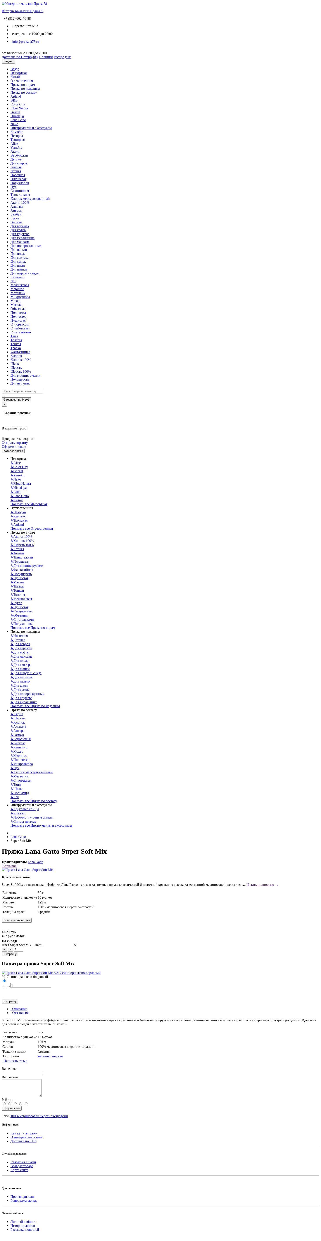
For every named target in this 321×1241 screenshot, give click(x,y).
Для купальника (22, 238)
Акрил (15, 151)
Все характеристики (16, 920)
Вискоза (16, 222)
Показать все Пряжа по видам (32, 627)
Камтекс (16, 132)
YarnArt (16, 147)
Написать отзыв (14, 1061)
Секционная (19, 191)
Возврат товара (21, 1166)
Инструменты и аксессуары (31, 128)
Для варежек (19, 226)
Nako (14, 124)
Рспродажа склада (23, 1200)
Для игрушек (20, 383)
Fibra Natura (19, 108)
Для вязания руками (25, 375)
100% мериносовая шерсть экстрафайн (39, 1116)
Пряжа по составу (23, 92)
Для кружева (19, 234)
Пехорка (16, 136)
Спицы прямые (23, 821)
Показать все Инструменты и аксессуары (41, 825)
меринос (44, 1056)
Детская (16, 159)
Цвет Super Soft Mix (16, 945)
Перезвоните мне (24, 26)
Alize (14, 143)
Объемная (17, 308)
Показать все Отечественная (31, 528)
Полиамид (18, 312)
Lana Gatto (18, 120)
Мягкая (15, 305)
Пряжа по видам (22, 84)
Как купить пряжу (24, 1133)
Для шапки (18, 269)
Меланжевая (19, 285)
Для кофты (18, 230)
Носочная (17, 175)
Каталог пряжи (13, 451)
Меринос (17, 289)
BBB (14, 100)
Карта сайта (19, 1170)
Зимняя (15, 167)
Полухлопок (19, 183)
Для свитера (19, 257)
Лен (13, 281)
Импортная (18, 73)
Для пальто (18, 250)
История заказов (22, 1225)
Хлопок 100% (20, 360)
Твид (14, 336)
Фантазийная (20, 352)
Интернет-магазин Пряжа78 (22, 11)
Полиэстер (18, 316)
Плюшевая (18, 179)
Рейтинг (8, 1099)
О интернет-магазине (26, 1137)
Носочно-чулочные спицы (31, 817)
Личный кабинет (23, 1222)
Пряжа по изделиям (25, 88)
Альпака (16, 206)
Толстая (16, 340)
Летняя (15, 171)
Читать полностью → (262, 884)
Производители (22, 1196)
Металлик (17, 293)
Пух (13, 187)
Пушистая (18, 320)
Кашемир (17, 277)
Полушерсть (19, 379)
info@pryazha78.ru (24, 41)
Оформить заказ (14, 446)
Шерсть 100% (20, 371)
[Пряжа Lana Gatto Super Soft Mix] (28, 870)
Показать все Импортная (28, 504)
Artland (15, 96)
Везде (14, 69)
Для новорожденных (25, 246)
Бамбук (15, 214)
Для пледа (18, 253)
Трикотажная (20, 194)
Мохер (15, 301)
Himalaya (17, 116)
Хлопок (16, 356)
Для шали (17, 265)
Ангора (16, 210)
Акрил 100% (19, 202)
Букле (14, 218)
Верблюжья (19, 155)
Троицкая (17, 139)
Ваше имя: (9, 1068)
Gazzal (15, 112)
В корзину (10, 954)
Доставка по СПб (23, 1141)
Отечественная (21, 81)
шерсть (57, 1056)
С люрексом (19, 324)
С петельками (20, 332)
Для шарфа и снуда (24, 273)
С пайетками (20, 328)
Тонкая (15, 344)
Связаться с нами (23, 1162)
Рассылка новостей (24, 1229)
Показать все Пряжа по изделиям (35, 706)
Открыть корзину (15, 443)
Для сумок (18, 261)
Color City (17, 104)
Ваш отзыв (10, 1077)
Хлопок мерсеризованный (30, 198)
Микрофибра (20, 297)
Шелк (14, 363)
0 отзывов (9, 866)
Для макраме (19, 242)
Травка (15, 348)
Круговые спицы (24, 809)
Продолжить (11, 1108)
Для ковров (18, 163)
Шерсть (16, 367)
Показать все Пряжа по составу (33, 801)
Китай (15, 77)
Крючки (17, 813)
